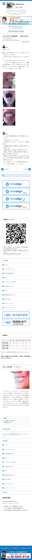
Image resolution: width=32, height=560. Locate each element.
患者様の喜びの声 (8, 286)
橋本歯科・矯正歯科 (10, 420)
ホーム (6, 264)
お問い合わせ (7, 299)
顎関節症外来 (8, 422)
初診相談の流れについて (10, 294)
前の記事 (6, 169)
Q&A (5, 290)
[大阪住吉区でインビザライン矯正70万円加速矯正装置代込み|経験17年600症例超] (16, 5)
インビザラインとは (9, 269)
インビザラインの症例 (9, 282)
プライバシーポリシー (9, 307)
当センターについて (9, 303)
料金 (5, 277)
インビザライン (13, 434)
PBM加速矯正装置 (8, 273)
